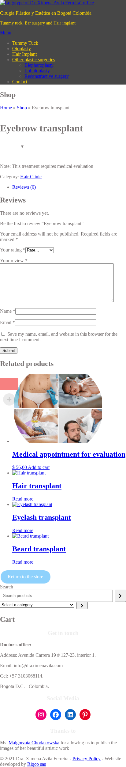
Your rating (12, 249)
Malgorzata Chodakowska (34, 742)
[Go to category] (82, 605)
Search (6, 586)
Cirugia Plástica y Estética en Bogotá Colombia (45, 13)
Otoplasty (21, 48)
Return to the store (25, 576)
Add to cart (39, 467)
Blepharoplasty (39, 65)
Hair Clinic (31, 176)
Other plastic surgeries (33, 59)
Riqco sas (36, 764)
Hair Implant (24, 54)
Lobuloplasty (37, 70)
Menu (5, 32)
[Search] (120, 596)
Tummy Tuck (25, 43)
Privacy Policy (86, 758)
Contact (19, 81)
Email (7, 322)
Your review (14, 260)
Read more (22, 498)
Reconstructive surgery (46, 76)
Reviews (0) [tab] (24, 187)
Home (6, 107)
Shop (22, 107)
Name (7, 311)
